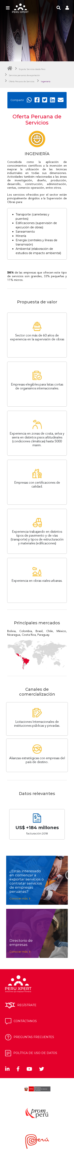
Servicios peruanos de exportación (24, 75)
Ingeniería (45, 82)
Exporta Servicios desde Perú (32, 69)
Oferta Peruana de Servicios (21, 82)
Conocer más (18, 898)
